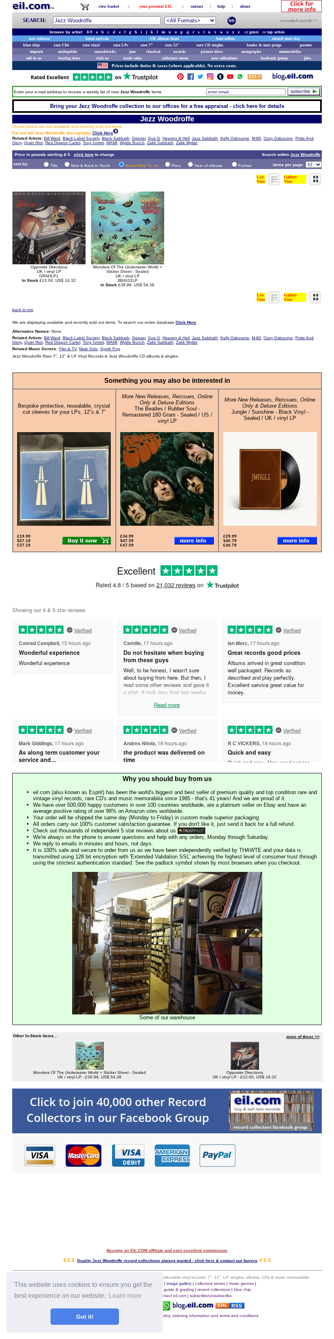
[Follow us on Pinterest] (180, 78)
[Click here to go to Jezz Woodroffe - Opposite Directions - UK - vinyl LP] (245, 1068)
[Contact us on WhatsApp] (240, 78)
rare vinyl (91, 45)
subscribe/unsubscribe (211, 1295)
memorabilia (290, 51)
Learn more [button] (125, 1295)
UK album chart (164, 38)
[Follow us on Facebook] (190, 78)
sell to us (34, 58)
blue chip (31, 45)
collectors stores (175, 58)
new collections (224, 58)
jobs (307, 58)
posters (306, 45)
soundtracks (105, 51)
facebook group (274, 58)
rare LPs (120, 45)
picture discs (212, 51)
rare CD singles (209, 45)
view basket (109, 6)
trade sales (132, 58)
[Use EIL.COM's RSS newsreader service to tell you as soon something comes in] (229, 1306)
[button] (279, 1155)
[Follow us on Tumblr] (220, 78)
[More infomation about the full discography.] (115, 132)
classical (153, 51)
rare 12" (172, 45)
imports (36, 51)
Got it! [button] (85, 1316)
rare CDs (61, 45)
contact (197, 6)
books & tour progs (264, 45)
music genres (241, 1283)
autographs (251, 51)
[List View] (274, 183)
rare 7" (147, 45)
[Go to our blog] (293, 78)
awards (179, 51)
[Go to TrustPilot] (94, 80)
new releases (39, 38)
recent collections (214, 1289)
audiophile (67, 51)
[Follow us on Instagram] (210, 78)
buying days (69, 58)
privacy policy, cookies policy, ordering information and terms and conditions (188, 1315)
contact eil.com (172, 1295)
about (245, 6)
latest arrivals (97, 38)
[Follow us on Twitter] (200, 78)
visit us (102, 58)
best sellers (225, 38)
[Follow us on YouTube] (230, 78)
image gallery (179, 1283)
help (221, 6)
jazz (132, 51)
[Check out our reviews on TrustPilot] (191, 831)
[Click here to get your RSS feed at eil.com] (255, 78)
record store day (286, 38)
